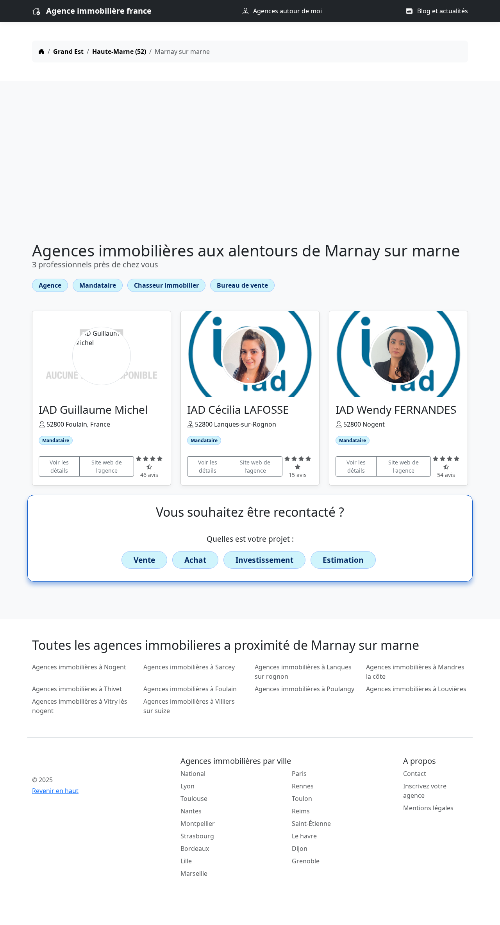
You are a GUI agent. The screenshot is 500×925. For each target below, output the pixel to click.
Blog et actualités (442, 11)
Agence (50, 285)
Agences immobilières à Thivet (77, 689)
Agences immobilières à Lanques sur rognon (303, 672)
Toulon (302, 798)
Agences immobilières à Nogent (79, 667)
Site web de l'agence (106, 466)
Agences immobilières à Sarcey (189, 667)
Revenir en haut (55, 790)
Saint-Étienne (311, 823)
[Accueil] (41, 51)
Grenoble (306, 861)
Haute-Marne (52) (119, 51)
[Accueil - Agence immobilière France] (83, 762)
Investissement (264, 560)
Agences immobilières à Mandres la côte (415, 672)
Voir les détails (59, 466)
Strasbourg (197, 836)
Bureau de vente (242, 285)
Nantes (191, 811)
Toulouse (193, 798)
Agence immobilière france (99, 10)
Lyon (187, 786)
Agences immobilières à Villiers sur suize (189, 706)
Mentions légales (428, 808)
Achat (195, 560)
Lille (186, 861)
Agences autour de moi (287, 11)
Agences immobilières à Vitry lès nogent (79, 706)
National (192, 773)
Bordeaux (194, 848)
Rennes (303, 786)
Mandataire (97, 285)
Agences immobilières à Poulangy (304, 689)
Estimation (343, 560)
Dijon (299, 848)
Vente (144, 560)
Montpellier (197, 823)
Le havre (304, 836)
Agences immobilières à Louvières (416, 689)
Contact (414, 773)
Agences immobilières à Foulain (190, 689)
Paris (299, 773)
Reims (301, 811)
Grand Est (68, 51)
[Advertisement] (250, 163)
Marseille (193, 873)
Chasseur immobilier (166, 285)
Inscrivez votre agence (424, 791)
